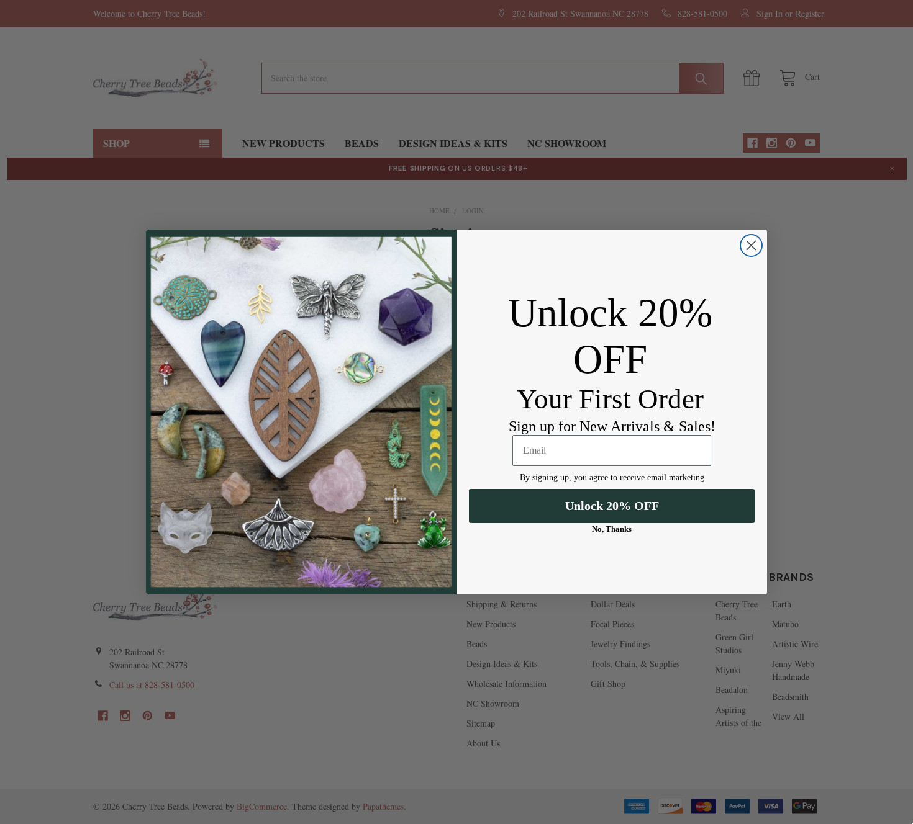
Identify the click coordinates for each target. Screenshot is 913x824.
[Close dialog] (751, 245)
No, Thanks (612, 529)
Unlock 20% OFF (612, 506)
